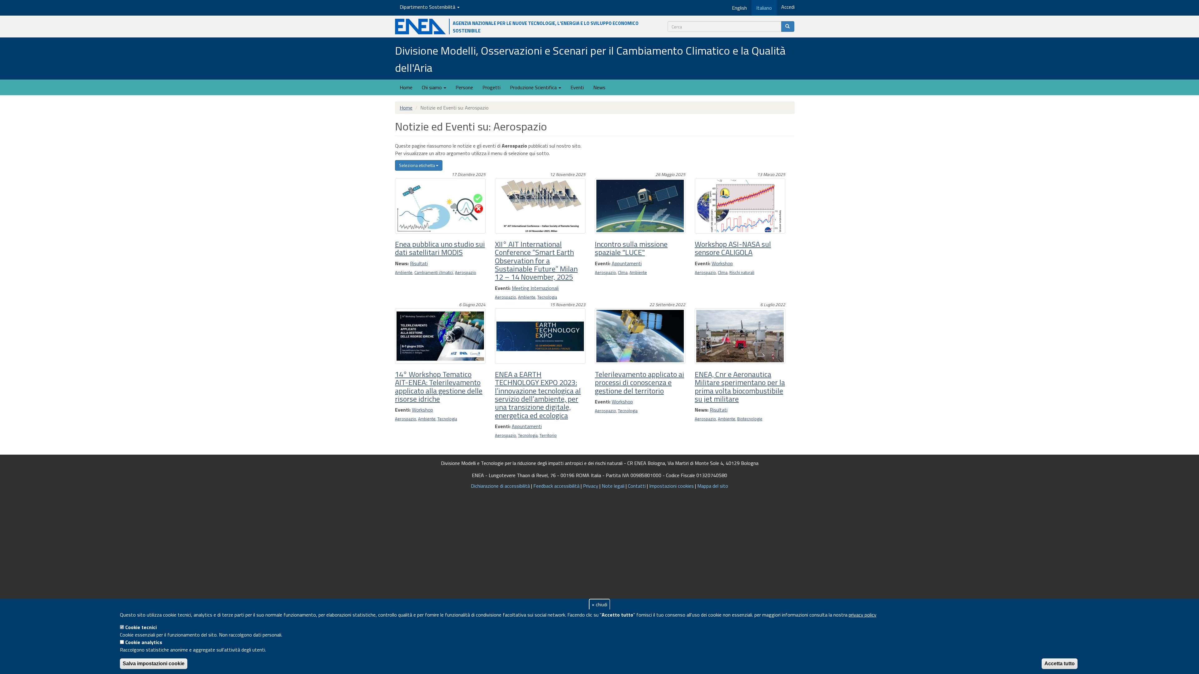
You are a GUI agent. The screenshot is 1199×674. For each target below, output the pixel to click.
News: (402, 263)
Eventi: (503, 288)
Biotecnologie (749, 419)
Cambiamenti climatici (433, 272)
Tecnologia (547, 297)
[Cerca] (787, 26)
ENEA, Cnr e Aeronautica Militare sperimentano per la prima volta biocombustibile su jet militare (740, 386)
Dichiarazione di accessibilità (500, 486)
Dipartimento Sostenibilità (428, 7)
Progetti (491, 87)
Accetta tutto (1059, 663)
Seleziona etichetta (417, 165)
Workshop (722, 263)
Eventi (577, 87)
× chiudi (599, 604)
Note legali (613, 486)
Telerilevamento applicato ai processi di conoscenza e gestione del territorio (639, 382)
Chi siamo (432, 87)
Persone (464, 87)
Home (406, 87)
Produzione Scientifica (534, 87)
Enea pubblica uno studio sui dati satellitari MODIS (440, 248)
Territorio (548, 435)
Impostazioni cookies (671, 486)
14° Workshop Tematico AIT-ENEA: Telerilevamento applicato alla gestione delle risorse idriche (438, 386)
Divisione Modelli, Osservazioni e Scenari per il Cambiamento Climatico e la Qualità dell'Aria (590, 59)
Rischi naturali (741, 272)
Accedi (788, 7)
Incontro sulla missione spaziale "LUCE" (631, 248)
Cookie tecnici (141, 627)
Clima (623, 272)
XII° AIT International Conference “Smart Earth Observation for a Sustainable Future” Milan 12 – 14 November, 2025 (536, 260)
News (599, 87)
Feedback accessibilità (556, 486)
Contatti (637, 486)
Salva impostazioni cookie (154, 663)
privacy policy (862, 614)
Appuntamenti (627, 263)
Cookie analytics (143, 642)
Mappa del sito (712, 486)
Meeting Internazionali (535, 288)
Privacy (590, 486)
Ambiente (403, 272)
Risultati (419, 263)
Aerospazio (465, 272)
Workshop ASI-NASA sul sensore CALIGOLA (733, 248)
